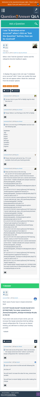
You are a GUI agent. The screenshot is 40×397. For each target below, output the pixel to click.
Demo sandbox (15, 392)
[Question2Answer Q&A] (20, 16)
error (5, 86)
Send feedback (5, 392)
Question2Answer (11, 395)
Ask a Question (17, 23)
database (15, 86)
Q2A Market (12, 394)
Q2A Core (16, 52)
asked (4, 52)
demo (9, 4)
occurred (10, 86)
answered (5, 297)
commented (6, 95)
